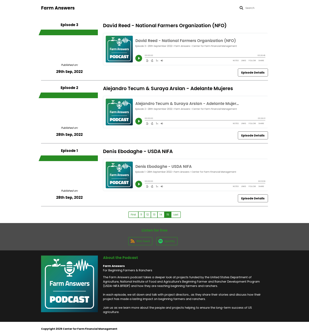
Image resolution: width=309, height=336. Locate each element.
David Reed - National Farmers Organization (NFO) (165, 25)
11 (141, 214)
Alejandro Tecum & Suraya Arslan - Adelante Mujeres (168, 88)
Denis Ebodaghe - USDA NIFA (138, 151)
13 (154, 214)
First (133, 214)
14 (161, 214)
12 (147, 214)
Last (175, 214)
